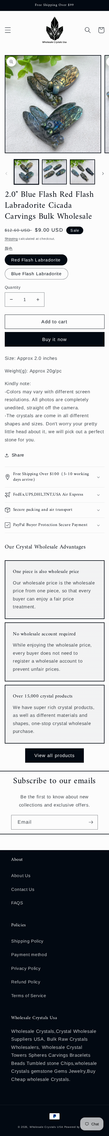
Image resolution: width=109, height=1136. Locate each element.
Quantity (13, 287)
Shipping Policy (27, 941)
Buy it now (54, 339)
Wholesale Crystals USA (46, 1127)
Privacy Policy (26, 968)
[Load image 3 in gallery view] (82, 171)
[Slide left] (6, 173)
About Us (20, 875)
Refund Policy (26, 981)
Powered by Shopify (77, 1127)
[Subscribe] (91, 822)
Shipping (11, 238)
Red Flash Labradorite (36, 260)
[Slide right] (103, 173)
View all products (54, 755)
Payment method (29, 954)
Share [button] (18, 455)
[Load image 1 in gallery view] (26, 171)
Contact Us (23, 889)
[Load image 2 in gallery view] (54, 171)
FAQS (17, 902)
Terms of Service (28, 995)
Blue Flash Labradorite (36, 273)
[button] (7, 30)
